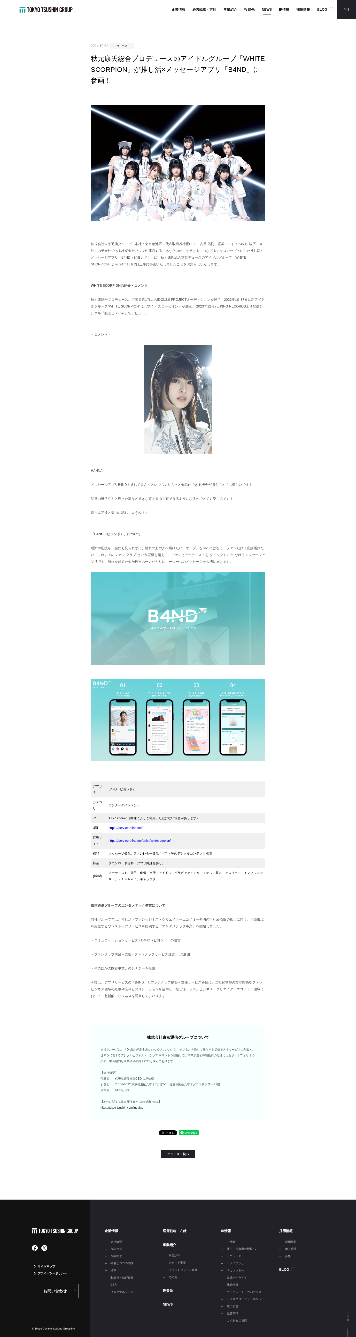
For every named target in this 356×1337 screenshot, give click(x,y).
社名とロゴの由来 (122, 1263)
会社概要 (116, 1242)
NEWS (267, 9)
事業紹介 (230, 9)
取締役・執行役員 (122, 1277)
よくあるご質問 (237, 1320)
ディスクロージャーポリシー (245, 1299)
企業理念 (116, 1256)
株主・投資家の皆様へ (241, 1249)
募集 (288, 1256)
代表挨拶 (116, 1249)
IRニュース (234, 1256)
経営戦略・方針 (204, 9)
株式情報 (232, 1284)
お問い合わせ (55, 1291)
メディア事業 (177, 1262)
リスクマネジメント (123, 1292)
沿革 (113, 1270)
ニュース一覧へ (178, 1154)
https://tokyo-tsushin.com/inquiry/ (122, 1107)
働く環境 (291, 1249)
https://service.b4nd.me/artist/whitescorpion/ (139, 840)
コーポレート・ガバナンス (244, 1292)
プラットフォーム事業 (183, 1270)
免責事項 (232, 1313)
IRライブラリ (235, 1263)
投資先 (249, 9)
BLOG (322, 9)
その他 (173, 1277)
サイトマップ (46, 1266)
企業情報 (178, 9)
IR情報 (284, 9)
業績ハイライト (237, 1277)
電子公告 (232, 1306)
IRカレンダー (235, 1270)
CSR (113, 1284)
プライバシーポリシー (52, 1273)
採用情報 (303, 9)
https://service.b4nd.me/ (125, 828)
